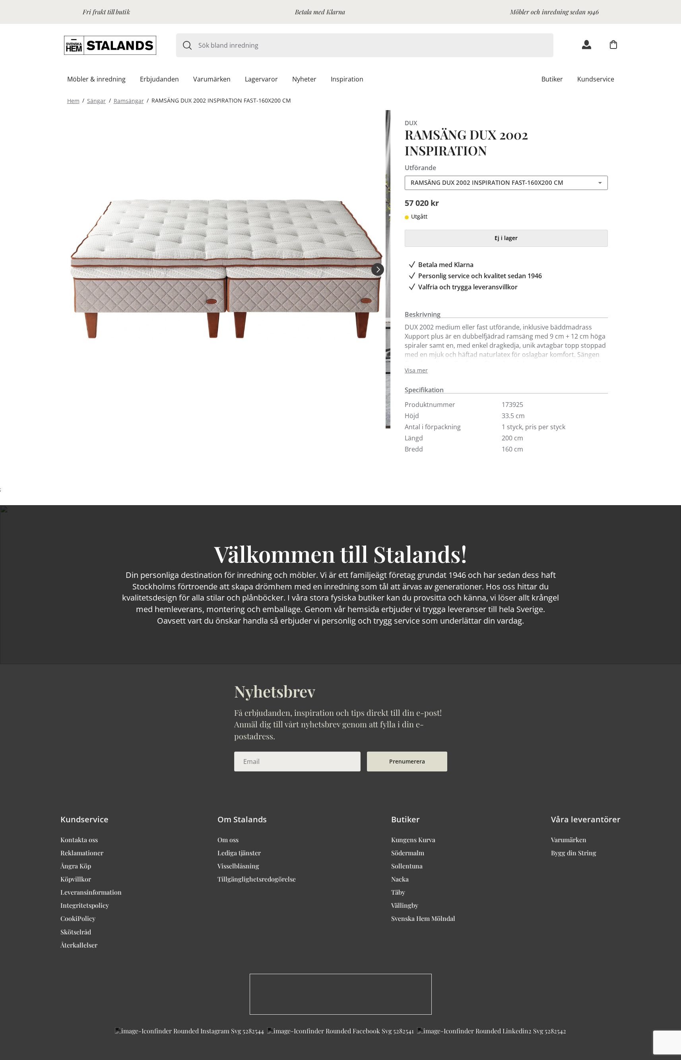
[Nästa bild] (377, 269)
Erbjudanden (159, 79)
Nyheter (304, 79)
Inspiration (347, 79)
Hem (73, 100)
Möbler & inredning (96, 79)
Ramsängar (129, 100)
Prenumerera (407, 761)
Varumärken (212, 79)
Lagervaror (261, 79)
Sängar (96, 100)
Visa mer (416, 370)
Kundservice (595, 79)
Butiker (552, 79)
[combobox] (375, 45)
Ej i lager (506, 238)
